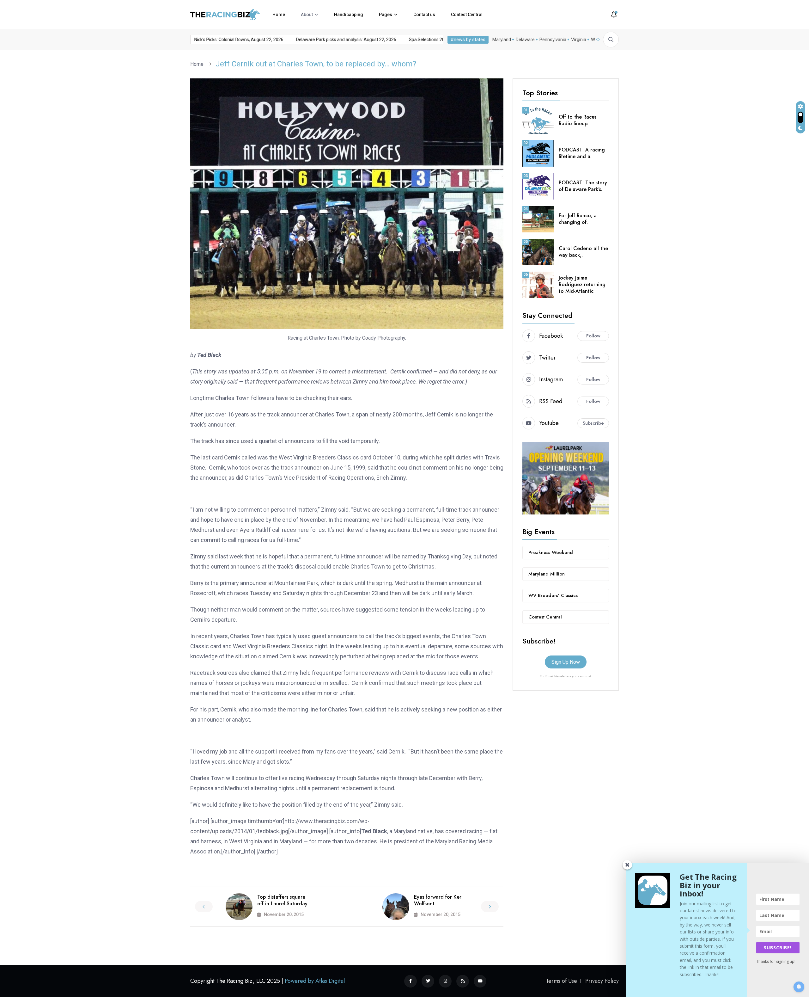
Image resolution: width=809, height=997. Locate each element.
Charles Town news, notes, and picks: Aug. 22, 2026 (236, 39)
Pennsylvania (552, 39)
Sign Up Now (565, 662)
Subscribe (593, 423)
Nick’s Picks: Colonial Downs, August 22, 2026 (343, 39)
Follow (593, 335)
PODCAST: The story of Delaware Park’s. (583, 186)
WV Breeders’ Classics (553, 595)
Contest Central (467, 14)
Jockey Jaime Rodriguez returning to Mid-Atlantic (582, 284)
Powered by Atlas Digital (315, 981)
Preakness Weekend (550, 552)
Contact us (424, 14)
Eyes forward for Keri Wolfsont (438, 900)
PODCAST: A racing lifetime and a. (582, 153)
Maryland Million (546, 573)
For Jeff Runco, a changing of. (578, 219)
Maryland (501, 39)
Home (278, 14)
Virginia (578, 39)
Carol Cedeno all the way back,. (583, 252)
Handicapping (348, 14)
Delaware (525, 39)
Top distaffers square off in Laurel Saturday (282, 900)
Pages (385, 14)
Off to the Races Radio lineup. (577, 120)
